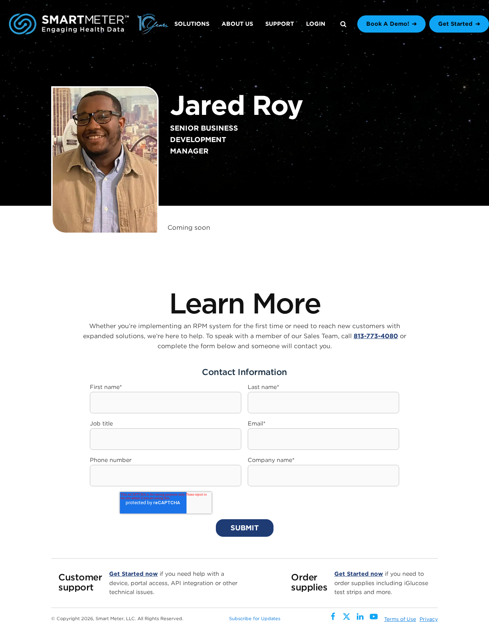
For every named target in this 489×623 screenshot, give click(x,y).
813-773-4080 (376, 336)
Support (279, 23)
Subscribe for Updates (254, 618)
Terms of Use (400, 619)
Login (315, 23)
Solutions (191, 23)
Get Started (455, 23)
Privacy (429, 619)
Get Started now (133, 573)
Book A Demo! (387, 23)
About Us (237, 23)
